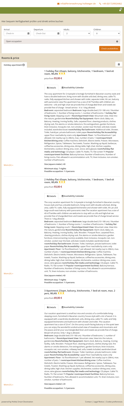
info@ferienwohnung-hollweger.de (78, 3)
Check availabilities (109, 48)
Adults (66, 29)
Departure (38, 29)
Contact (88, 401)
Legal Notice (99, 401)
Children (97, 29)
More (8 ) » (8, 273)
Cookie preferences (114, 401)
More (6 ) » (8, 165)
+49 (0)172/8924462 (112, 3)
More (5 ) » (8, 384)
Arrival (7, 29)
